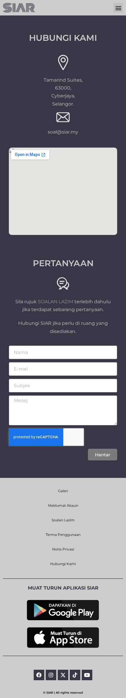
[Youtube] (87, 675)
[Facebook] (39, 675)
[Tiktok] (75, 675)
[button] (118, 8)
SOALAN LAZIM (55, 301)
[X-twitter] (63, 675)
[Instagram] (51, 675)
